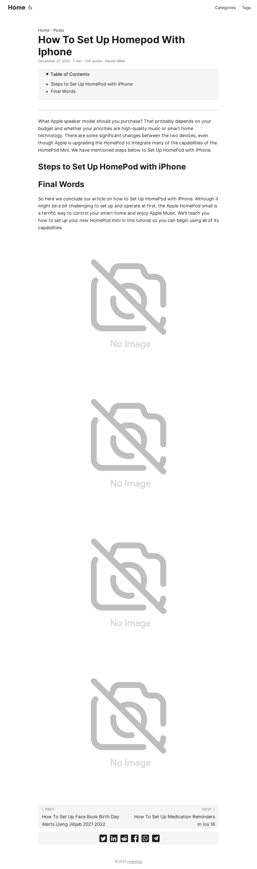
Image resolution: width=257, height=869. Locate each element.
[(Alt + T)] (30, 7)
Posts (58, 30)
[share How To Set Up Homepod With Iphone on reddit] (124, 839)
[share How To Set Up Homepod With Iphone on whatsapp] (145, 839)
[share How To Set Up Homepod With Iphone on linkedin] (113, 839)
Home (16, 7)
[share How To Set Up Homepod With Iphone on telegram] (156, 839)
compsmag (134, 861)
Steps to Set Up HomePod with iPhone (92, 84)
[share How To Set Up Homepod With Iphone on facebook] (135, 839)
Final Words (63, 91)
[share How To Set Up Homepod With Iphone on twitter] (103, 839)
